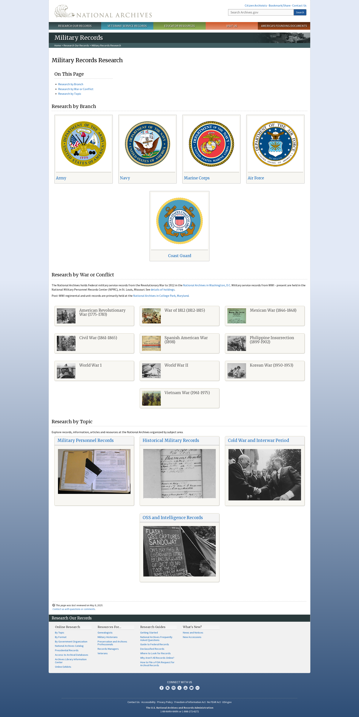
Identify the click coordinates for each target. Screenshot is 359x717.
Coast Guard (179, 255)
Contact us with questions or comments (74, 609)
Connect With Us (179, 682)
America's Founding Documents (284, 26)
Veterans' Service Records (127, 26)
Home (57, 45)
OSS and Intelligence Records (173, 517)
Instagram (173, 688)
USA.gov (227, 702)
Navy (125, 178)
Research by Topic (69, 93)
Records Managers (108, 648)
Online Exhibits (63, 666)
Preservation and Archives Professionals (112, 643)
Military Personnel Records (85, 440)
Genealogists (105, 632)
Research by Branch (70, 84)
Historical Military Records (171, 440)
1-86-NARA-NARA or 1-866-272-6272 (179, 711)
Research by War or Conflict (75, 89)
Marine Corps (197, 178)
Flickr (197, 688)
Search (300, 12)
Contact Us (299, 5)
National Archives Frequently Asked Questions (156, 638)
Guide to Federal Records (154, 644)
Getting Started (149, 632)
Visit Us (231, 26)
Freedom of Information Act (189, 702)
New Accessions (192, 637)
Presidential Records (67, 650)
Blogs (191, 688)
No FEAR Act (214, 702)
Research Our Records (75, 26)
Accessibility (148, 702)
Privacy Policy (165, 702)
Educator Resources (179, 26)
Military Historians (108, 637)
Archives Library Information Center (71, 661)
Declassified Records (152, 648)
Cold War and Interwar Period (258, 440)
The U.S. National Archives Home (103, 11)
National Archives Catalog (69, 645)
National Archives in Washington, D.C (206, 285)
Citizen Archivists (256, 5)
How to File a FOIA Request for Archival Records (157, 664)
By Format (60, 637)
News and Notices (193, 632)
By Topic (59, 632)
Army (61, 178)
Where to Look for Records (155, 653)
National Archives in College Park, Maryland (161, 295)
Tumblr (179, 688)
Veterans (103, 653)
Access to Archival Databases (71, 654)
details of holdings (163, 289)
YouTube (185, 688)
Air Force (256, 178)
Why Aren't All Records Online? (157, 657)
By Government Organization (71, 641)
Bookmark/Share (280, 5)
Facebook (161, 688)
